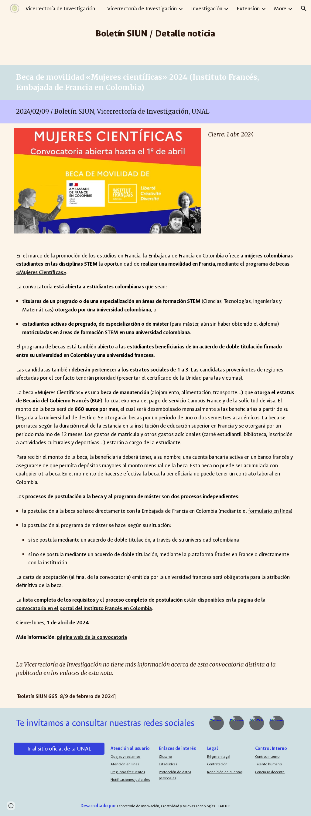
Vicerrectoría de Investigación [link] (142, 8)
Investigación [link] (206, 8)
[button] (303, 8)
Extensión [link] (248, 8)
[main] (155, 32)
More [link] (280, 8)
